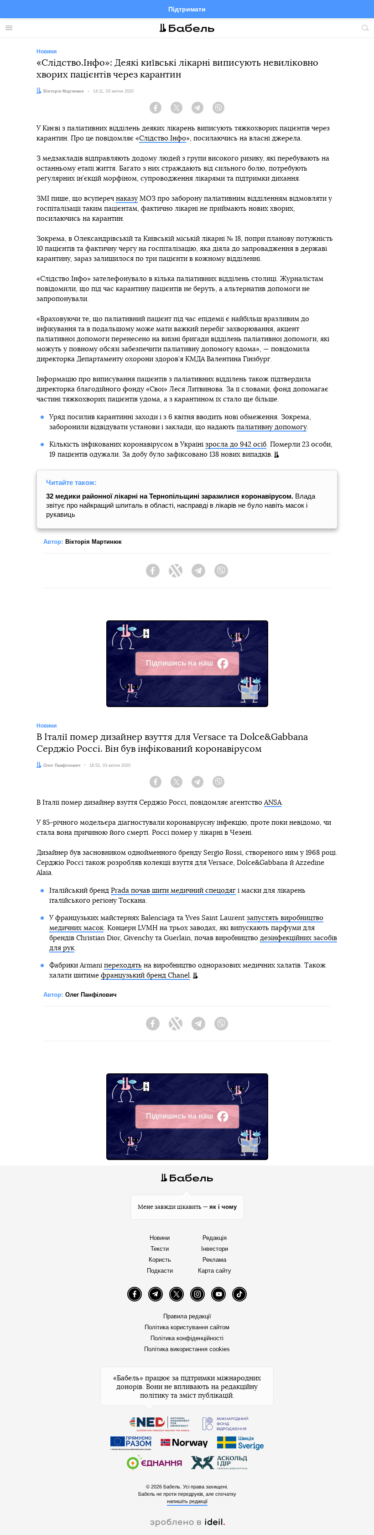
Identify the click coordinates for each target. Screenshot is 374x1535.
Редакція (215, 1237)
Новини (160, 1237)
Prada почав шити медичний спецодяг (173, 890)
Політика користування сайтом (187, 1327)
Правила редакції (187, 1316)
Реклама (214, 1259)
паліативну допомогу (271, 427)
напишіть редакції (187, 1501)
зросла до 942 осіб (235, 444)
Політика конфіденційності (187, 1338)
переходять (123, 965)
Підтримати (187, 9)
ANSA (272, 802)
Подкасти (160, 1270)
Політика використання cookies (187, 1349)
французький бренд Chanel (145, 975)
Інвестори (214, 1248)
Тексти (160, 1248)
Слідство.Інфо (162, 138)
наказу (127, 198)
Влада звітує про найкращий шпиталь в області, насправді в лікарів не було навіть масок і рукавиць (180, 505)
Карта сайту (214, 1270)
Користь (160, 1259)
